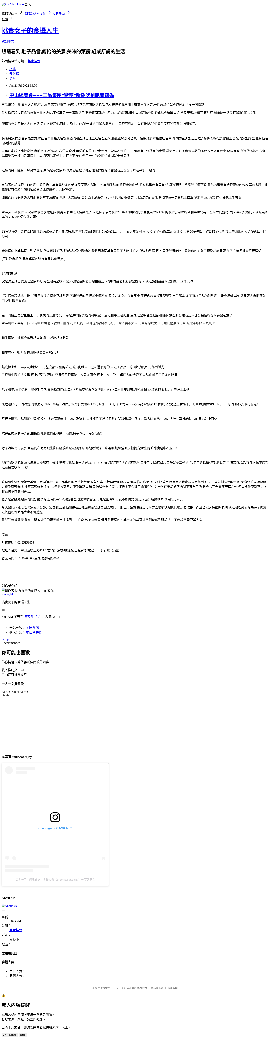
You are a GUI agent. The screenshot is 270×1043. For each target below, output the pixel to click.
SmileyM (7, 594)
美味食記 (32, 627)
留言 (37, 616)
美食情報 (34, 61)
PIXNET (105, 988)
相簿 (12, 69)
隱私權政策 (157, 988)
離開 (22, 1035)
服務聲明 (172, 988)
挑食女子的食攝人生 (30, 30)
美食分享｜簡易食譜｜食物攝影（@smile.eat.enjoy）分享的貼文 (55, 879)
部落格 (14, 73)
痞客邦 (29, 616)
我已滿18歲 (9, 1035)
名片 (12, 78)
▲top (5, 639)
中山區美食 (34, 632)
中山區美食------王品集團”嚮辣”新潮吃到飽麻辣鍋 (61, 95)
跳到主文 (8, 41)
